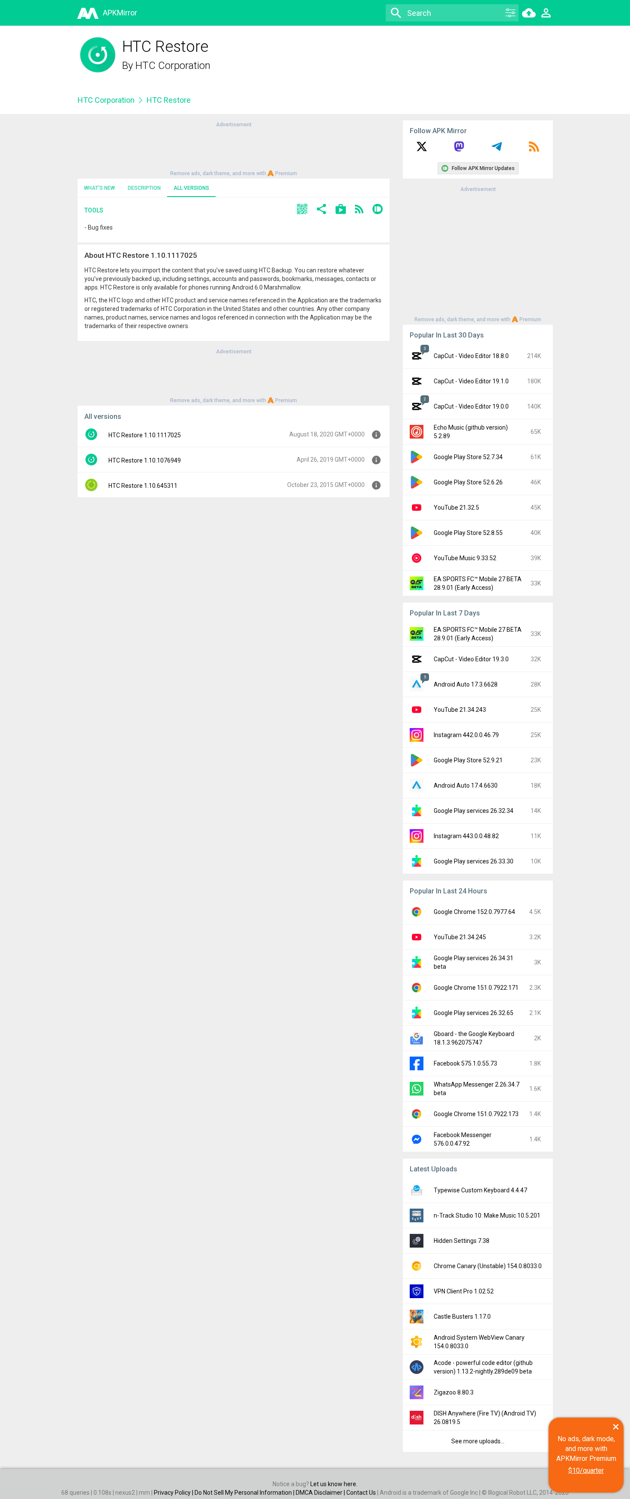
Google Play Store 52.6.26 (468, 482)
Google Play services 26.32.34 (473, 810)
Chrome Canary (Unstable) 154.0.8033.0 (488, 1266)
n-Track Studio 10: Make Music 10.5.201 (487, 1215)
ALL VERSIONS (191, 188)
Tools (93, 210)
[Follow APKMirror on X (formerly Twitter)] (422, 149)
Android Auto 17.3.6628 (466, 684)
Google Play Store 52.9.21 (468, 760)
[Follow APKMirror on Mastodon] (459, 149)
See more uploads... (477, 1441)
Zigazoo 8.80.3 (454, 1392)
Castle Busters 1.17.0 (462, 1316)
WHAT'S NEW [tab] (99, 188)
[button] (302, 210)
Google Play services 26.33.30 (473, 861)
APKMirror (120, 12)
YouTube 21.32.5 (456, 507)
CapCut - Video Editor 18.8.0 (471, 355)
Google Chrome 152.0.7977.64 (474, 911)
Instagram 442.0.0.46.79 (466, 735)
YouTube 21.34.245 (460, 937)
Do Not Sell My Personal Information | (245, 1492)
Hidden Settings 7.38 (461, 1240)
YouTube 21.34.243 (460, 709)
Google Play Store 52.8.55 (468, 532)
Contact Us (361, 1492)
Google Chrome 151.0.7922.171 (476, 987)
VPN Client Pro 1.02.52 (464, 1291)
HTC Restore (169, 100)
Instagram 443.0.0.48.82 (466, 836)
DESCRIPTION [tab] (144, 188)
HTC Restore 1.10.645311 (142, 485)
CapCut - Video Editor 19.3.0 (471, 659)
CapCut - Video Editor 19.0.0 (471, 406)
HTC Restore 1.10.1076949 (144, 460)
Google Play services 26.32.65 (473, 1012)
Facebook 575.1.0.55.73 (465, 1063)
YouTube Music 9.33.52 (465, 558)
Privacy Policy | (174, 1492)
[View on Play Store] (341, 210)
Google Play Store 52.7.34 (468, 457)
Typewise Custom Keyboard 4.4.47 (480, 1190)
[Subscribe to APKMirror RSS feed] (534, 149)
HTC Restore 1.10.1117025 (144, 435)
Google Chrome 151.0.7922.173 (476, 1114)
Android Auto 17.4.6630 (466, 785)
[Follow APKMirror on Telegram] (497, 149)
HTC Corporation (172, 66)
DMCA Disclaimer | (321, 1492)
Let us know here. (333, 1484)
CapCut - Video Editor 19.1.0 (471, 381)
